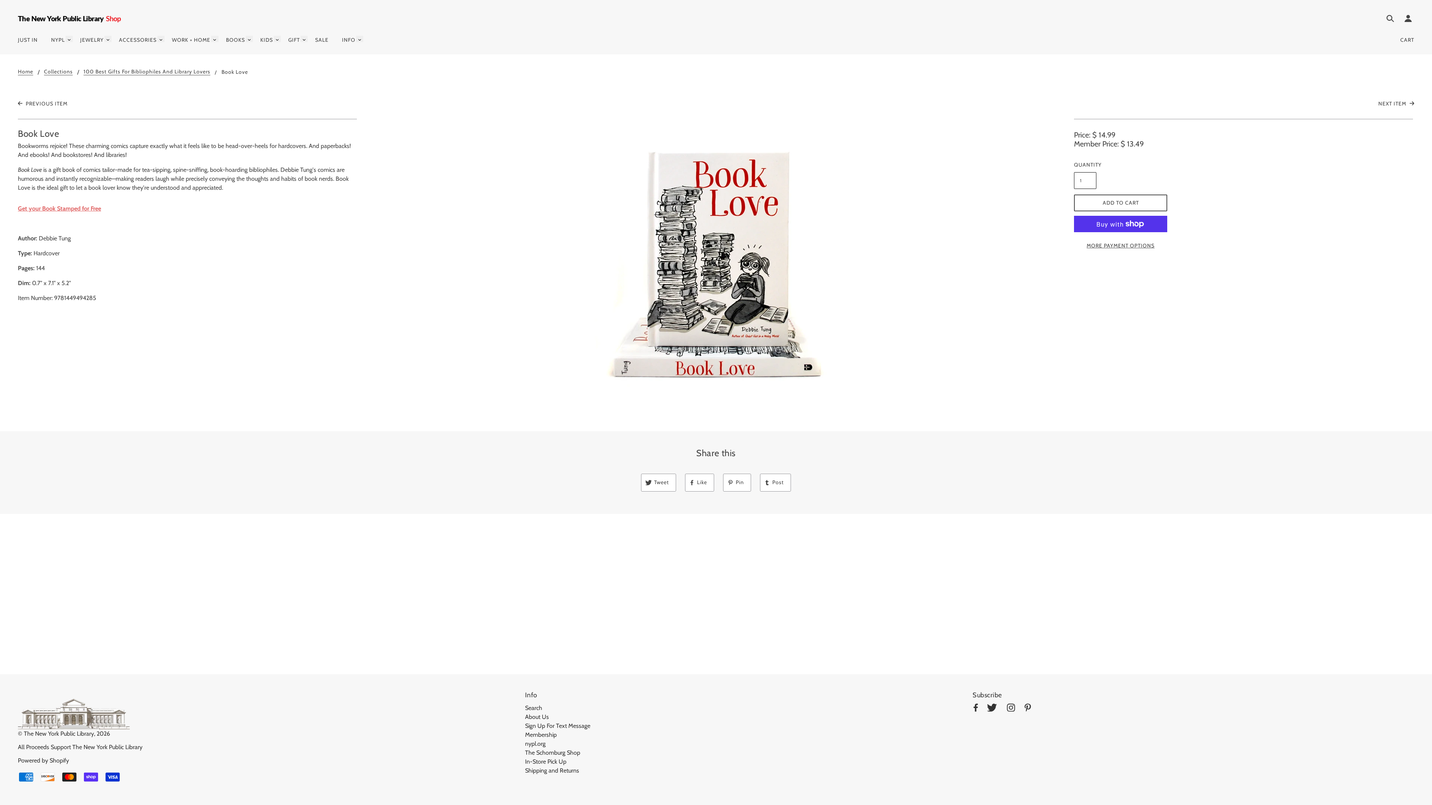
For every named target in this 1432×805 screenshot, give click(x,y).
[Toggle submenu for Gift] (304, 39)
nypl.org (535, 743)
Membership (541, 734)
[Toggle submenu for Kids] (277, 39)
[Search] (1390, 20)
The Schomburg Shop (552, 752)
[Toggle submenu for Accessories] (160, 39)
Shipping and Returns (552, 770)
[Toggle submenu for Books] (249, 39)
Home (25, 72)
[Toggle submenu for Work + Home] (214, 39)
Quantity (1085, 164)
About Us (537, 716)
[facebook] (976, 709)
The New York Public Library (59, 733)
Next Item (1393, 103)
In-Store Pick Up (545, 761)
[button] (716, 260)
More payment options (1121, 245)
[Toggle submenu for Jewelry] (108, 39)
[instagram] (1011, 709)
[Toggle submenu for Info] (359, 39)
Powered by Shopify (43, 760)
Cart (1407, 40)
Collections (58, 72)
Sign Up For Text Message (557, 725)
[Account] (1408, 20)
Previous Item (45, 103)
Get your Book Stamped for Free (59, 208)
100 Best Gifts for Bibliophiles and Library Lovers (147, 72)
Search (533, 707)
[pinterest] (1027, 709)
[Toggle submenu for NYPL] (69, 39)
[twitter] (992, 709)
